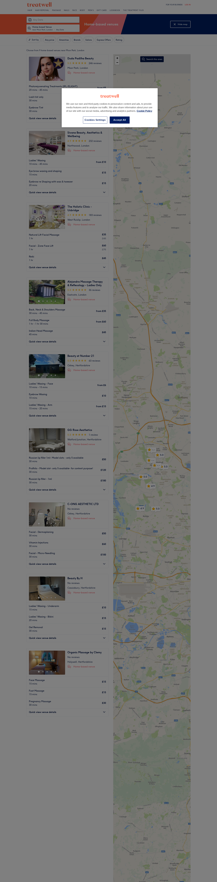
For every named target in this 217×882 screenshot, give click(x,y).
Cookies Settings (95, 120)
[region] (110, 107)
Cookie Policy (144, 111)
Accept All (119, 120)
